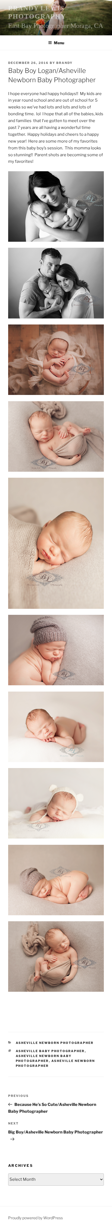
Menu (59, 42)
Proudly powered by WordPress (35, 1217)
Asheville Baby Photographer (50, 1051)
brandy (64, 63)
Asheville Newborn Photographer (55, 1043)
